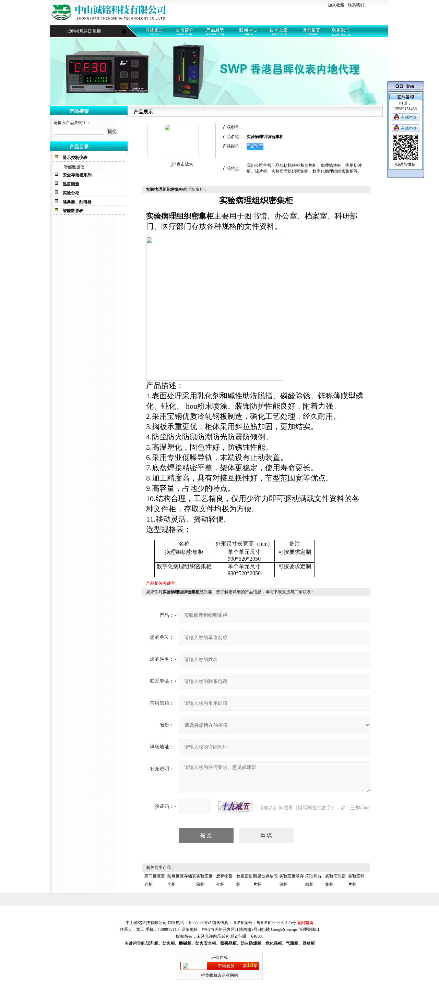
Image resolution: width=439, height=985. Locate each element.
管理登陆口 (309, 929)
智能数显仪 (74, 167)
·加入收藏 (335, 5)
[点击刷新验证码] (235, 806)
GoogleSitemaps (284, 929)
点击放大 (184, 164)
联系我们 (356, 5)
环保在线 (219, 957)
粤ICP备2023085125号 (276, 922)
